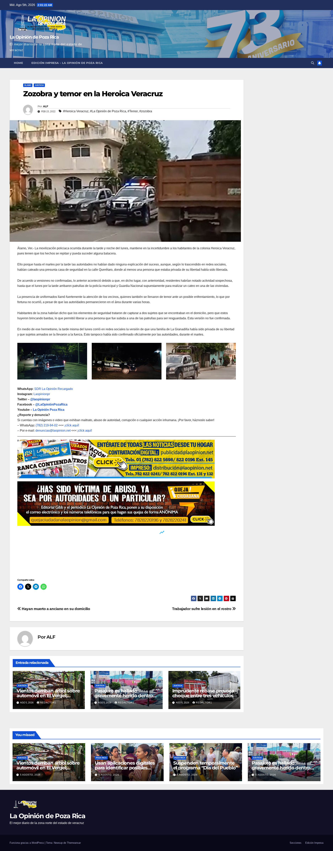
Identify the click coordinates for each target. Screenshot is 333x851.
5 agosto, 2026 (30, 774)
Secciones (295, 842)
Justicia (39, 85)
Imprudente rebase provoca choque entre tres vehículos (203, 693)
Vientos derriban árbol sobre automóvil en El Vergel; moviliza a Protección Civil (48, 695)
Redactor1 (48, 702)
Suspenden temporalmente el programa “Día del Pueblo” (205, 765)
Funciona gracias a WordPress (27, 842)
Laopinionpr (42, 394)
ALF (45, 106)
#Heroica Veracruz (75, 111)
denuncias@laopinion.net (53, 430)
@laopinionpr (40, 399)
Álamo (27, 85)
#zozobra (145, 111)
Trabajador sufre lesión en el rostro (202, 609)
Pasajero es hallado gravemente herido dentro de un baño (123, 695)
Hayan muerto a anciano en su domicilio (55, 609)
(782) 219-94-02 (47, 425)
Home (18, 63)
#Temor (133, 111)
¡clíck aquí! (71, 425)
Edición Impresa (314, 842)
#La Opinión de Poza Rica (108, 111)
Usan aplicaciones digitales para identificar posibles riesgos (125, 767)
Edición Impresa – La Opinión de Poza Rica (67, 63)
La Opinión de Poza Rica (34, 37)
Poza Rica (101, 758)
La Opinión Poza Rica (48, 409)
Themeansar (74, 842)
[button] (312, 63)
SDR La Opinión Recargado (53, 388)
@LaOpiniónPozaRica (51, 404)
